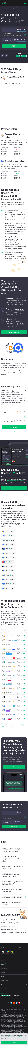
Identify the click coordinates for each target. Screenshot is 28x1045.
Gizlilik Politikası (17, 1037)
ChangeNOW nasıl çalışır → (8, 926)
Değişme (14, 46)
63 (12, 725)
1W (6, 83)
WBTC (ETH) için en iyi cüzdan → (10, 929)
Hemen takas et (14, 332)
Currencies (8, 8)
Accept (14, 1042)
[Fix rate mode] (15, 39)
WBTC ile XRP (9, 697)
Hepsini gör (22, 725)
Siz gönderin (6, 28)
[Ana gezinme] (24, 2)
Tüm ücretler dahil (8, 33)
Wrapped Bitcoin (15, 8)
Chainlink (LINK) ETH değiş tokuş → (11, 923)
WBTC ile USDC (10, 706)
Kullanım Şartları (6, 1037)
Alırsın (5, 38)
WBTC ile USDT (10, 657)
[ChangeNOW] (4, 3)
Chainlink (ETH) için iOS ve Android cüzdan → (13, 932)
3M (13, 83)
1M (9, 83)
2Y (19, 83)
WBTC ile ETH (9, 644)
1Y (16, 83)
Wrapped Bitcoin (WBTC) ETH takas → (11, 920)
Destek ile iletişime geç (14, 767)
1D (2, 83)
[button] (21, 29)
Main (3, 8)
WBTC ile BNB (10, 688)
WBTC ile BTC (9, 635)
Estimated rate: (7, 35)
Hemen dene (14, 488)
